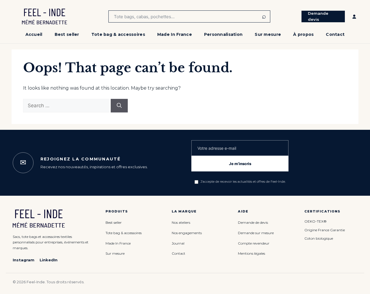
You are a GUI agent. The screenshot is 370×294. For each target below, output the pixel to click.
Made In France (174, 34)
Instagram (23, 260)
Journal (178, 243)
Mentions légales (251, 253)
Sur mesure (268, 34)
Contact (335, 34)
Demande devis (318, 16)
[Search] (119, 106)
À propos (303, 34)
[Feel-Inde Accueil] (44, 16)
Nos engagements (187, 233)
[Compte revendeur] (354, 16)
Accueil (33, 34)
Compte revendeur (253, 243)
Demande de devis (253, 222)
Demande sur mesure (256, 233)
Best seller (67, 34)
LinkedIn (49, 260)
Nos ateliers (181, 222)
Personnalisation (223, 34)
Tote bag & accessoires (118, 34)
